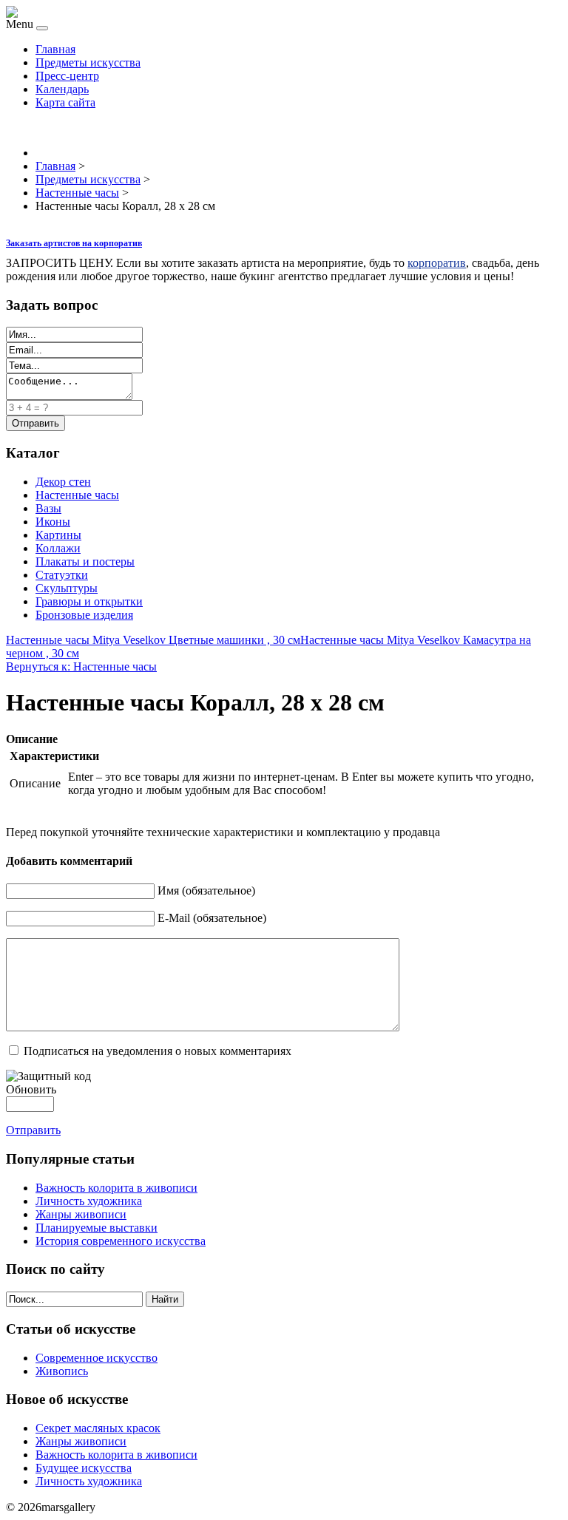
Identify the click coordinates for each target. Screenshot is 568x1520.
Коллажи (58, 548)
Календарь (62, 89)
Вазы (48, 508)
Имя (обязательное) (206, 890)
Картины (58, 535)
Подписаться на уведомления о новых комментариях (157, 1051)
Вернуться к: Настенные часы (81, 666)
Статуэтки (62, 575)
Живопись (62, 1371)
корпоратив (437, 263)
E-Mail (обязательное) (212, 918)
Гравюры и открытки (89, 601)
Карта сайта (65, 102)
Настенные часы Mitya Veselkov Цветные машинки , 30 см (153, 640)
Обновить (31, 1089)
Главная (55, 49)
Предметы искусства (88, 62)
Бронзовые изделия (84, 614)
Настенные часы (77, 495)
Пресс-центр (67, 75)
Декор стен (63, 481)
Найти (165, 1299)
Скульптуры (67, 588)
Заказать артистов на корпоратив (74, 243)
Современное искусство (97, 1357)
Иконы (53, 521)
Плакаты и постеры (85, 561)
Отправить (33, 1130)
